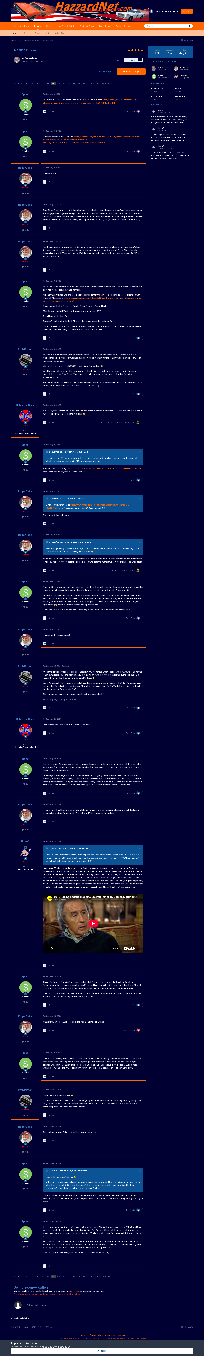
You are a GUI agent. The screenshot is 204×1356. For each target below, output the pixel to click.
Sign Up (186, 11)
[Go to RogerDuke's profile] (25, 179)
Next (85, 83)
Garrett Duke (30, 58)
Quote (51, 111)
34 (27, 83)
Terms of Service (122, 26)
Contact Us (110, 1335)
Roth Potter (25, 349)
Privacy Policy (96, 1335)
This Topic (178, 26)
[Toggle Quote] (47, 452)
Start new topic (105, 71)
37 (42, 83)
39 (53, 83)
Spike (25, 94)
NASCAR (39, 61)
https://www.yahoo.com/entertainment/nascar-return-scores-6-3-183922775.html (104, 468)
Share (117, 60)
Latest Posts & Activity (65, 26)
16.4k (26, 193)
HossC (25, 841)
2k (26, 119)
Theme (82, 1335)
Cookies (121, 1335)
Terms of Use (48, 1346)
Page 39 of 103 (104, 83)
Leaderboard (104, 26)
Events (37, 33)
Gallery (27, 33)
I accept (103, 1351)
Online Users (60, 33)
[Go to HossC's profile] (25, 852)
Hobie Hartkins (25, 405)
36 (37, 83)
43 (74, 83)
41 (63, 83)
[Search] (190, 26)
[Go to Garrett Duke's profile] (17, 60)
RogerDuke (130, 111)
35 (32, 83)
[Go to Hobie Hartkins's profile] (25, 416)
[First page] (15, 83)
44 (79, 83)
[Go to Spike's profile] (25, 105)
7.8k (26, 866)
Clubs (48, 26)
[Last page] (92, 83)
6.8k (26, 430)
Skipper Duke (129, 422)
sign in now (74, 1291)
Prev (20, 83)
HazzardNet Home (21, 26)
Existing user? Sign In (166, 11)
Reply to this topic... (38, 1305)
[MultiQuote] (44, 111)
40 (58, 83)
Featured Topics (87, 26)
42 (68, 83)
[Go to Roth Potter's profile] (25, 360)
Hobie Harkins (79, 542)
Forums (37, 26)
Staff (47, 33)
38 (48, 83)
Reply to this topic (131, 71)
